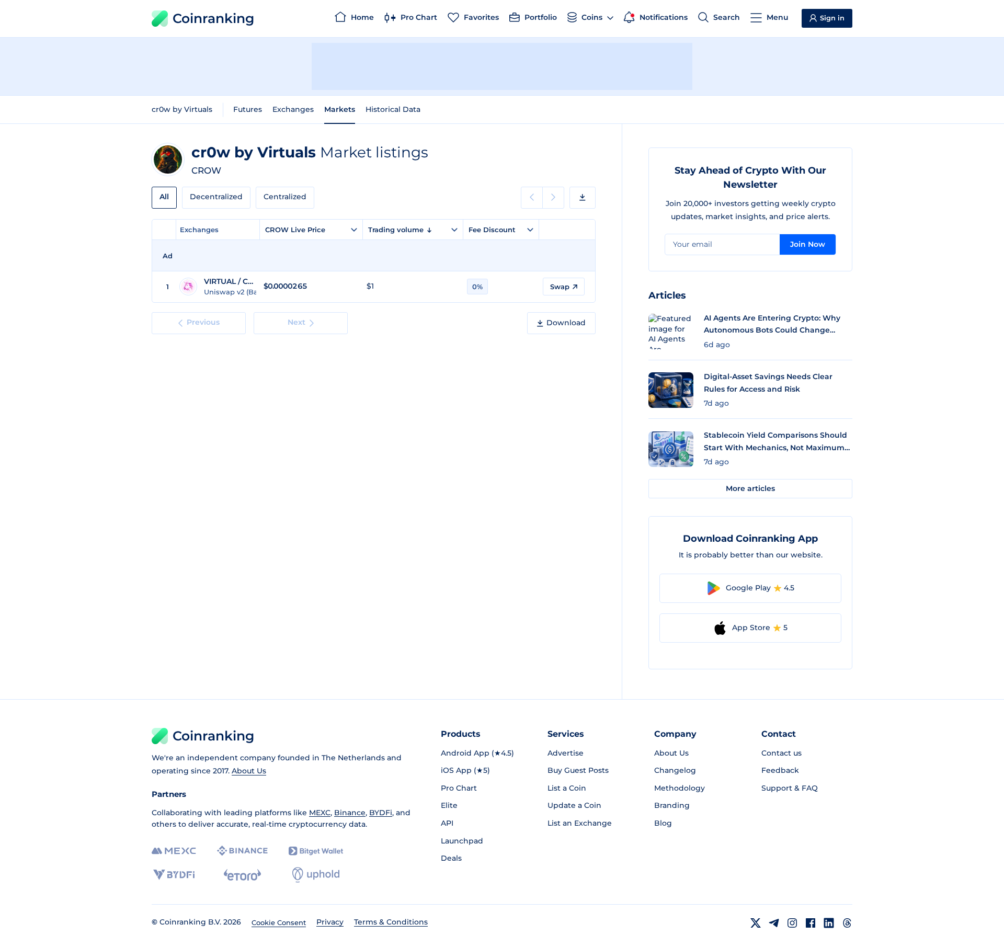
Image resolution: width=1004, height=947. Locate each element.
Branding (672, 805)
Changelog (675, 770)
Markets (339, 109)
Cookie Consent (279, 922)
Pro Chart (459, 788)
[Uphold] (316, 874)
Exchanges (293, 109)
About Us (249, 770)
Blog (663, 823)
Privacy (330, 922)
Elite (449, 805)
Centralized (285, 196)
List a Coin (566, 788)
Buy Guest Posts (578, 770)
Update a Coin (574, 805)
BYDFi (380, 812)
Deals (451, 858)
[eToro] (242, 875)
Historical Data (393, 109)
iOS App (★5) (465, 770)
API (447, 823)
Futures (247, 109)
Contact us (781, 753)
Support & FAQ (789, 788)
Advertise (565, 753)
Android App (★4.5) (477, 753)
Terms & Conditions (391, 922)
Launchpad (462, 841)
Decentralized (216, 196)
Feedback (780, 770)
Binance (350, 812)
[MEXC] (174, 851)
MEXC (319, 812)
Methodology (679, 788)
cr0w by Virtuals (182, 109)
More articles (750, 488)
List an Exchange (579, 823)
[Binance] (242, 851)
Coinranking (213, 18)
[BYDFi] (174, 875)
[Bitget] (316, 851)
